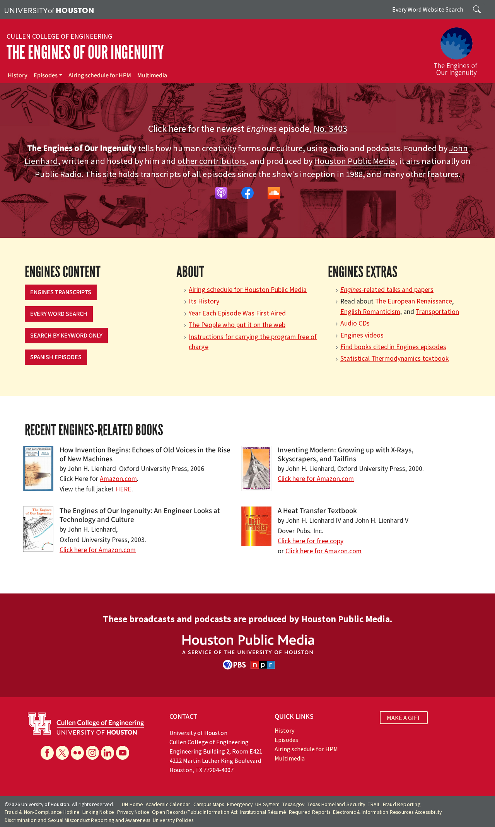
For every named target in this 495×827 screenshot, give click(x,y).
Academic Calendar (168, 804)
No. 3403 (330, 129)
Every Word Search (58, 314)
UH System (267, 804)
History (17, 75)
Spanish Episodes (56, 357)
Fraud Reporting (401, 804)
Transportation (437, 311)
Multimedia (152, 75)
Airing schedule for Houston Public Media (248, 289)
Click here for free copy (310, 541)
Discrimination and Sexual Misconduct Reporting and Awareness (77, 820)
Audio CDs (355, 323)
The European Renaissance (413, 301)
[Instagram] (92, 753)
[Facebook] (47, 753)
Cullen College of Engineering (59, 36)
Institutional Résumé (263, 812)
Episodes (46, 75)
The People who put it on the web (237, 325)
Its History (204, 301)
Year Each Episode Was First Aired (237, 313)
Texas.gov (293, 804)
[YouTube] (122, 753)
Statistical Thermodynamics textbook (394, 358)
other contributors (212, 160)
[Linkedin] (107, 753)
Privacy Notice (133, 812)
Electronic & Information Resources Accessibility (387, 812)
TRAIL (374, 804)
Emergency (240, 804)
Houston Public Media (354, 160)
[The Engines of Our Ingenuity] (460, 48)
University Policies (173, 820)
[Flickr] (77, 753)
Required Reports (309, 812)
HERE (123, 489)
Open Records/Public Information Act (194, 812)
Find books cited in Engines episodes (393, 347)
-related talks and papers (387, 289)
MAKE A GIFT (404, 717)
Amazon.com (118, 478)
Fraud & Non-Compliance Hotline (42, 812)
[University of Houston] (49, 10)
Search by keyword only (66, 335)
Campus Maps (208, 804)
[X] (62, 753)
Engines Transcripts (60, 292)
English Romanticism (370, 311)
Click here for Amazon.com (316, 478)
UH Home (132, 804)
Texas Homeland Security (336, 804)
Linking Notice (98, 812)
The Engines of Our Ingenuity (85, 52)
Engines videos (362, 335)
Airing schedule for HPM (99, 75)
